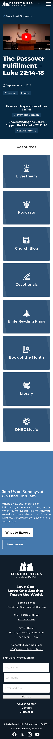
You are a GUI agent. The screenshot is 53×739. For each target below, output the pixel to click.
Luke (26, 93)
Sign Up (26, 696)
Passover (12, 93)
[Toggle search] (39, 4)
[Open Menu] (48, 3)
